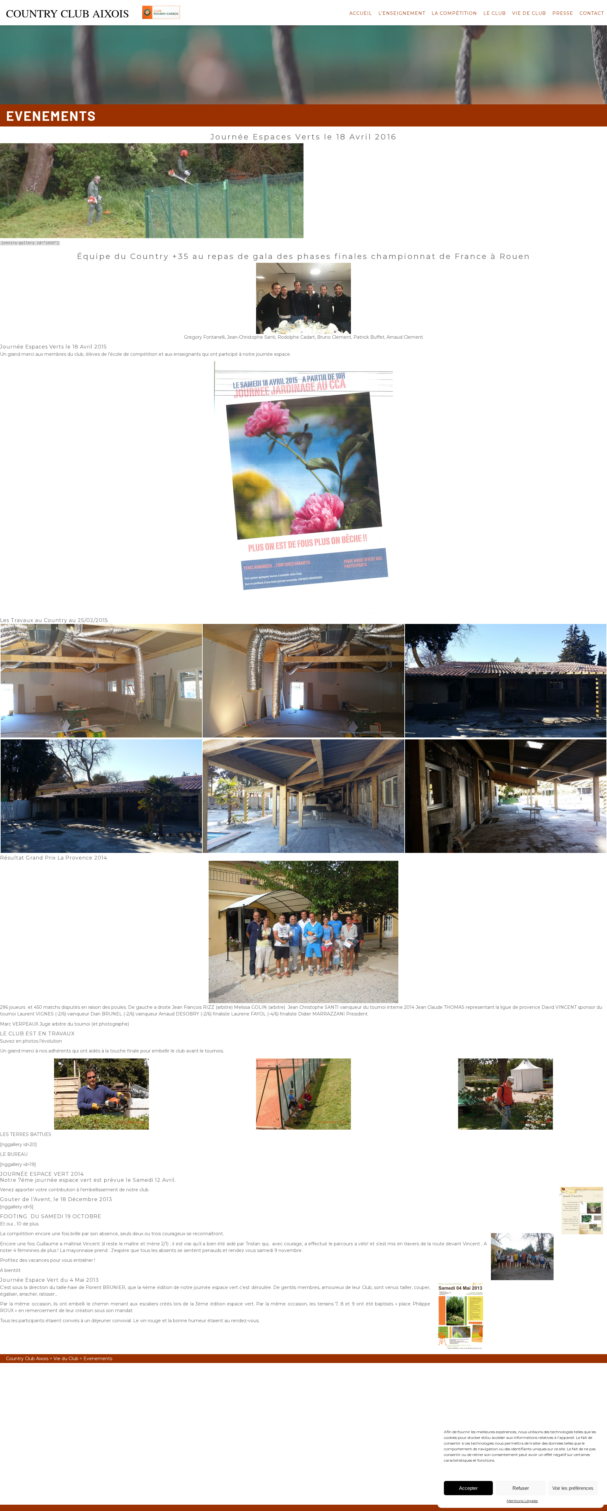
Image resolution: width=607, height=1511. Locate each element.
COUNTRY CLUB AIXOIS (67, 13)
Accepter (468, 1488)
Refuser (520, 1488)
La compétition (454, 13)
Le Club (494, 13)
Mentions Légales (522, 1500)
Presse (562, 13)
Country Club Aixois (27, 1358)
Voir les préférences (572, 1488)
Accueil (360, 13)
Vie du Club (65, 1358)
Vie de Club (529, 13)
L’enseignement (401, 13)
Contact (591, 13)
